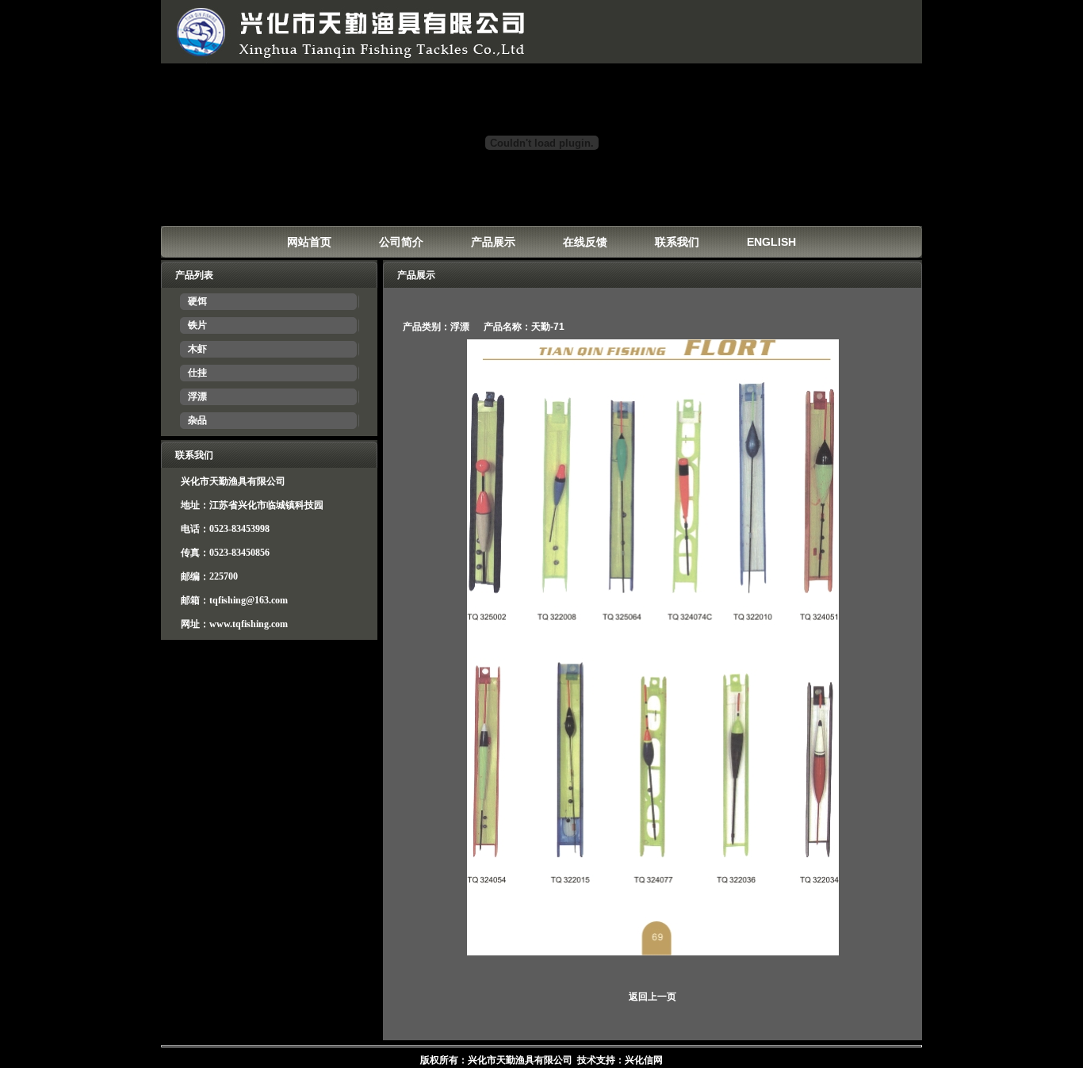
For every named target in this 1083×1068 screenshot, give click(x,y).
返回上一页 (652, 996)
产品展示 (493, 241)
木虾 (197, 348)
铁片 (197, 325)
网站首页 (309, 241)
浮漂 (197, 396)
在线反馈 (585, 241)
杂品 (197, 420)
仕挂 (197, 372)
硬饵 (197, 301)
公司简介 (401, 241)
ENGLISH (771, 241)
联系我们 (677, 241)
